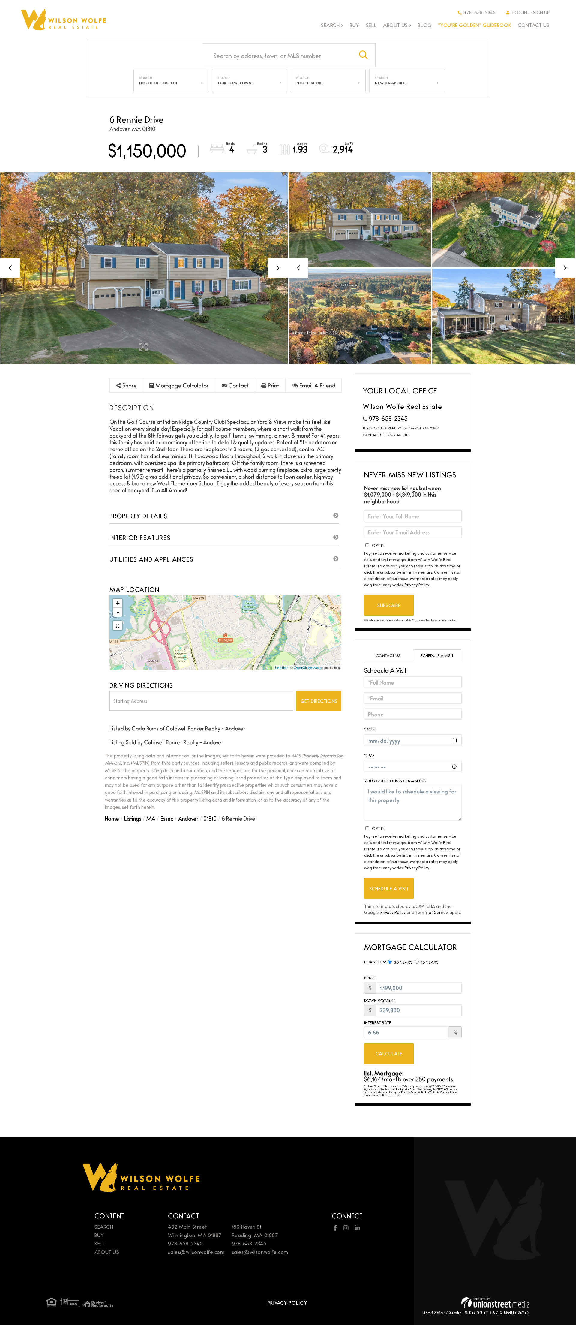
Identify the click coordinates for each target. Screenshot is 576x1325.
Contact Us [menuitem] (534, 25)
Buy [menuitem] (354, 25)
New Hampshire (391, 83)
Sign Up (541, 12)
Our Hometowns (236, 83)
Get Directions (319, 700)
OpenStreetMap (308, 667)
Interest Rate (377, 1022)
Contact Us (373, 434)
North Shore (310, 83)
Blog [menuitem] (424, 25)
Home (112, 818)
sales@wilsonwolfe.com (196, 1251)
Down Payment (379, 1000)
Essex (166, 818)
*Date (369, 729)
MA (150, 818)
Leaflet (281, 667)
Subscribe (388, 605)
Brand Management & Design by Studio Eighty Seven (476, 1312)
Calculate (389, 1053)
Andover (188, 818)
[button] (363, 55)
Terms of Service (432, 912)
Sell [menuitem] (371, 25)
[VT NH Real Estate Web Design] (495, 1302)
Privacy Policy (417, 584)
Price (369, 977)
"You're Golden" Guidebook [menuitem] (475, 25)
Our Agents (398, 434)
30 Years (402, 962)
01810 (210, 818)
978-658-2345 (480, 12)
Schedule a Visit (437, 655)
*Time (369, 755)
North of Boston (158, 83)
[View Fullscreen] (117, 625)
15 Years (429, 962)
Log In (519, 12)
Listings (132, 818)
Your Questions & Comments (395, 780)
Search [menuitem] (330, 25)
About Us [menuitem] (395, 25)
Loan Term (375, 962)
